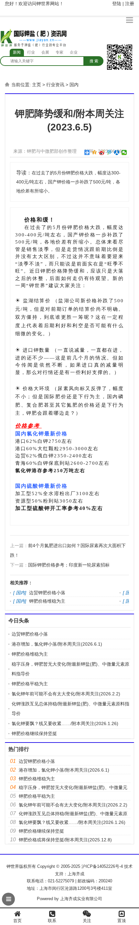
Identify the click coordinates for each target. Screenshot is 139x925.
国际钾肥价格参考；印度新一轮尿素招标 (69, 564)
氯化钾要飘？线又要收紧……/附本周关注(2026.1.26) (65, 723)
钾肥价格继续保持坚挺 (34, 733)
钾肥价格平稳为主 (30, 683)
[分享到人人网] (117, 152)
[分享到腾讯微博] (109, 152)
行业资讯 (55, 84)
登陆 (116, 3)
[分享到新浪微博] (102, 152)
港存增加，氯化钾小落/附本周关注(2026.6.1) (57, 644)
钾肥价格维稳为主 (47, 601)
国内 (74, 84)
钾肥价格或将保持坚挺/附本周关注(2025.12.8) (65, 839)
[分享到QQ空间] (94, 152)
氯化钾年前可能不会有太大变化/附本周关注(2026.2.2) (66, 693)
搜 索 (94, 61)
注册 (129, 3)
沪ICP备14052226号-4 (102, 866)
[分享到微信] (124, 152)
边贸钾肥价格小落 (47, 592)
